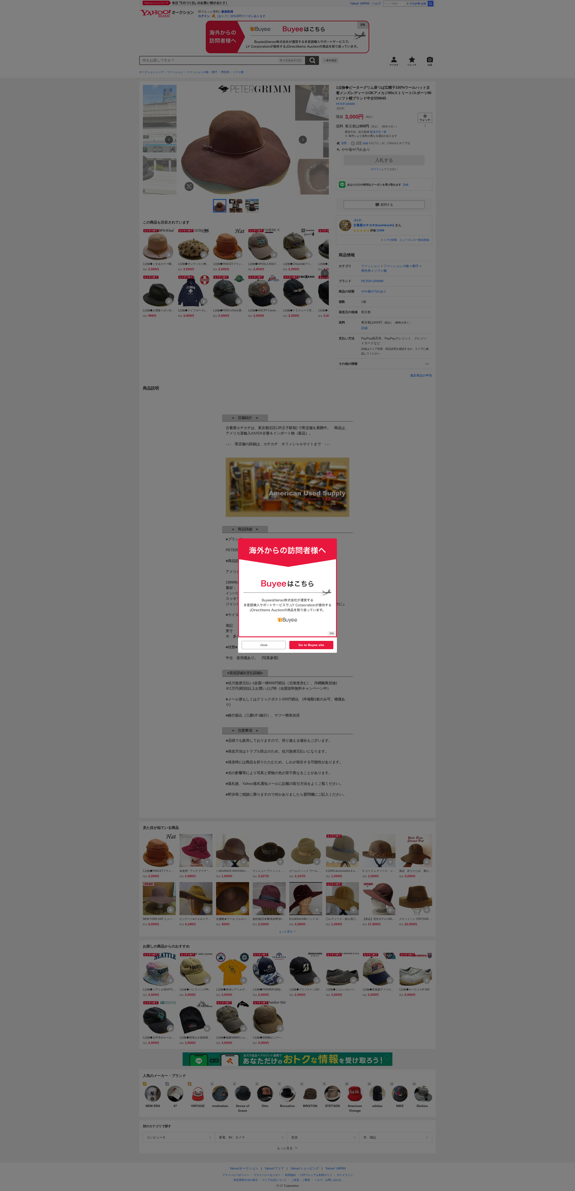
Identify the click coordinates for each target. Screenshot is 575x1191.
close (264, 645)
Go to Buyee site (311, 645)
